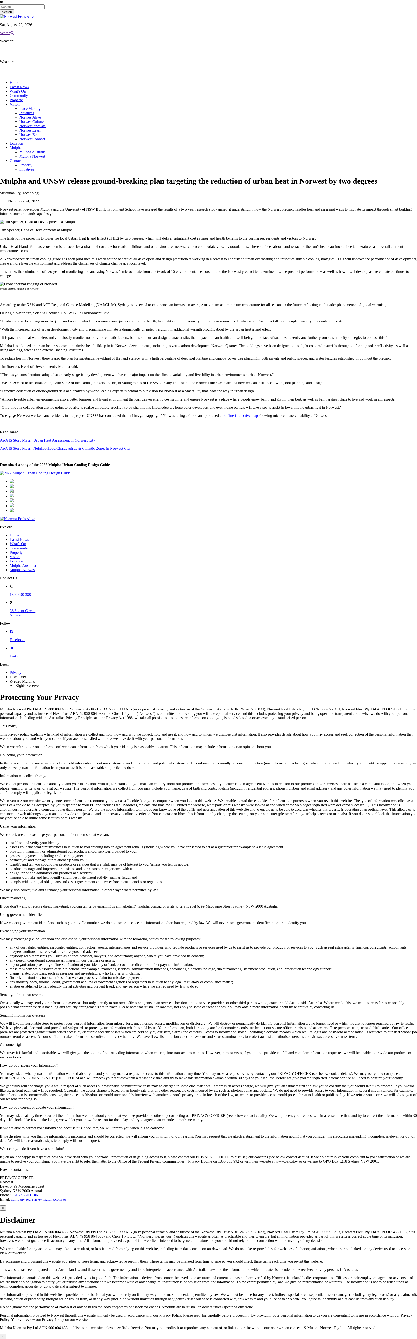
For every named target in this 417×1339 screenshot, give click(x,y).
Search (5, 33)
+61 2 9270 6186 (25, 1195)
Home (14, 82)
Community (19, 96)
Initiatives (26, 113)
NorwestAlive (30, 117)
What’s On (18, 91)
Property (16, 100)
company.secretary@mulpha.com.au (38, 1199)
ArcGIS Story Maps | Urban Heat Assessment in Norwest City (47, 440)
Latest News (19, 87)
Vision (15, 104)
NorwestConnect (32, 139)
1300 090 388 (20, 594)
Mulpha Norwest (32, 156)
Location (16, 143)
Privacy (15, 672)
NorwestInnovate (32, 126)
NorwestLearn (30, 130)
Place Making (29, 109)
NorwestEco (28, 135)
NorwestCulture (31, 122)
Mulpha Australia (32, 152)
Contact (15, 161)
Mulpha (15, 148)
